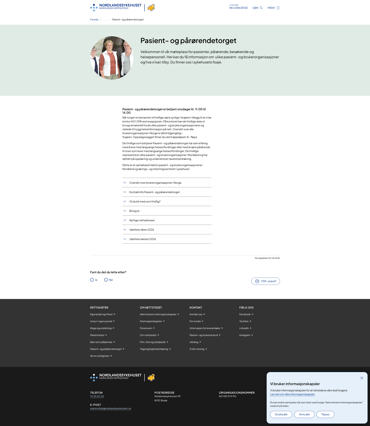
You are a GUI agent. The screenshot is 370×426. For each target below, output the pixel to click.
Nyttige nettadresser (142, 220)
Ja (96, 279)
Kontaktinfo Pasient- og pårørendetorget (154, 192)
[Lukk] (361, 378)
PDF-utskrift (268, 281)
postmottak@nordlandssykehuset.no (110, 408)
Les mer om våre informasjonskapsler (292, 394)
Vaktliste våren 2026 (141, 229)
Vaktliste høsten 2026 (142, 239)
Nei (111, 279)
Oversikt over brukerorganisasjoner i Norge (155, 182)
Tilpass (325, 414)
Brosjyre (134, 210)
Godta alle (281, 414)
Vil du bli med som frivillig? (145, 201)
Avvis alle (304, 414)
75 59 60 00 (97, 396)
